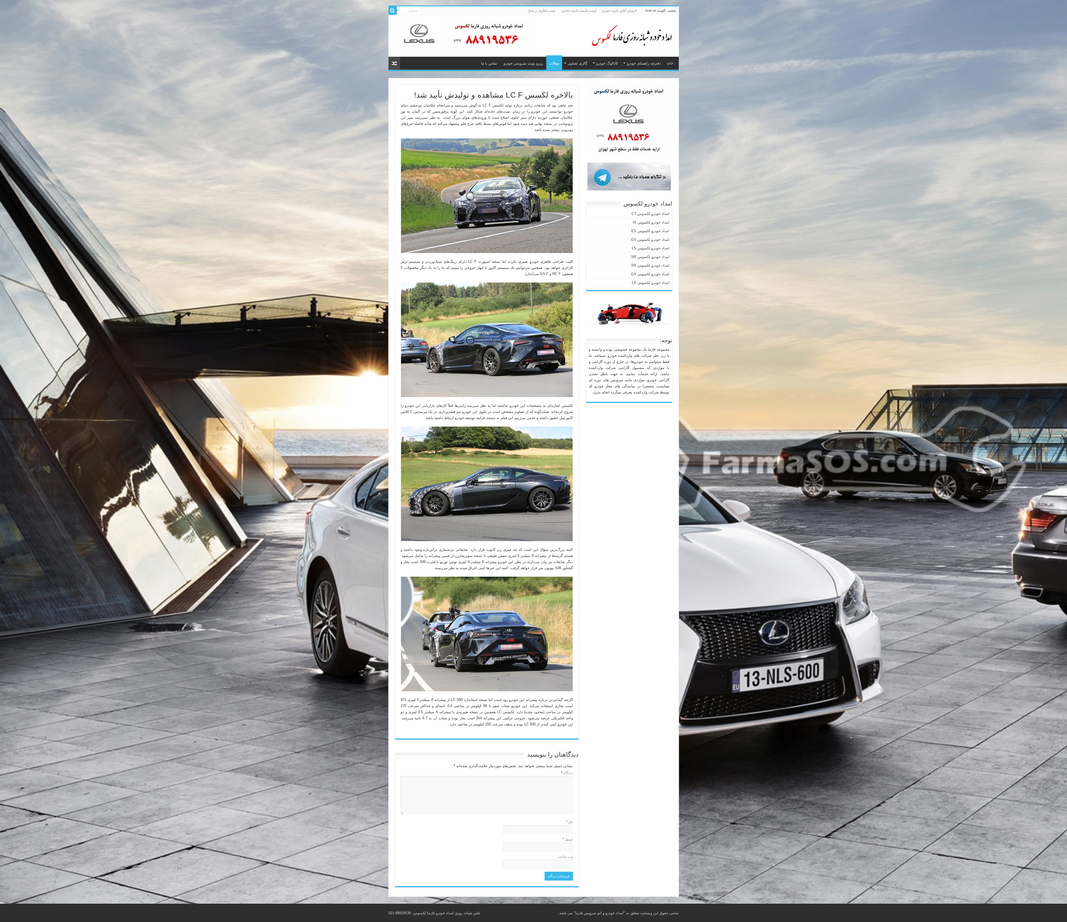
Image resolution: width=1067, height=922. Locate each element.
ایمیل (567, 839)
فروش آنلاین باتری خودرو (619, 11)
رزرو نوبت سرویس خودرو (523, 63)
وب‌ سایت (565, 856)
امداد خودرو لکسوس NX (650, 257)
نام (569, 822)
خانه (670, 63)
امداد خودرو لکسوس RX (650, 265)
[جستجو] (392, 10)
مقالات (554, 63)
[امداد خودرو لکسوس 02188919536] (630, 34)
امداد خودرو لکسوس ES (650, 231)
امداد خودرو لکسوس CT (650, 214)
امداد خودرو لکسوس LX (650, 283)
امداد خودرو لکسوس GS (650, 239)
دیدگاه (567, 773)
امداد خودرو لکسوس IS (651, 222)
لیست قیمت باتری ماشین (579, 11)
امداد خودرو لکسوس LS (650, 248)
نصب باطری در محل (541, 11)
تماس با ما (489, 63)
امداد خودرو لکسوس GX (650, 274)
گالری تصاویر (577, 63)
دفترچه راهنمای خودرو (644, 63)
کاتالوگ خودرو (607, 63)
